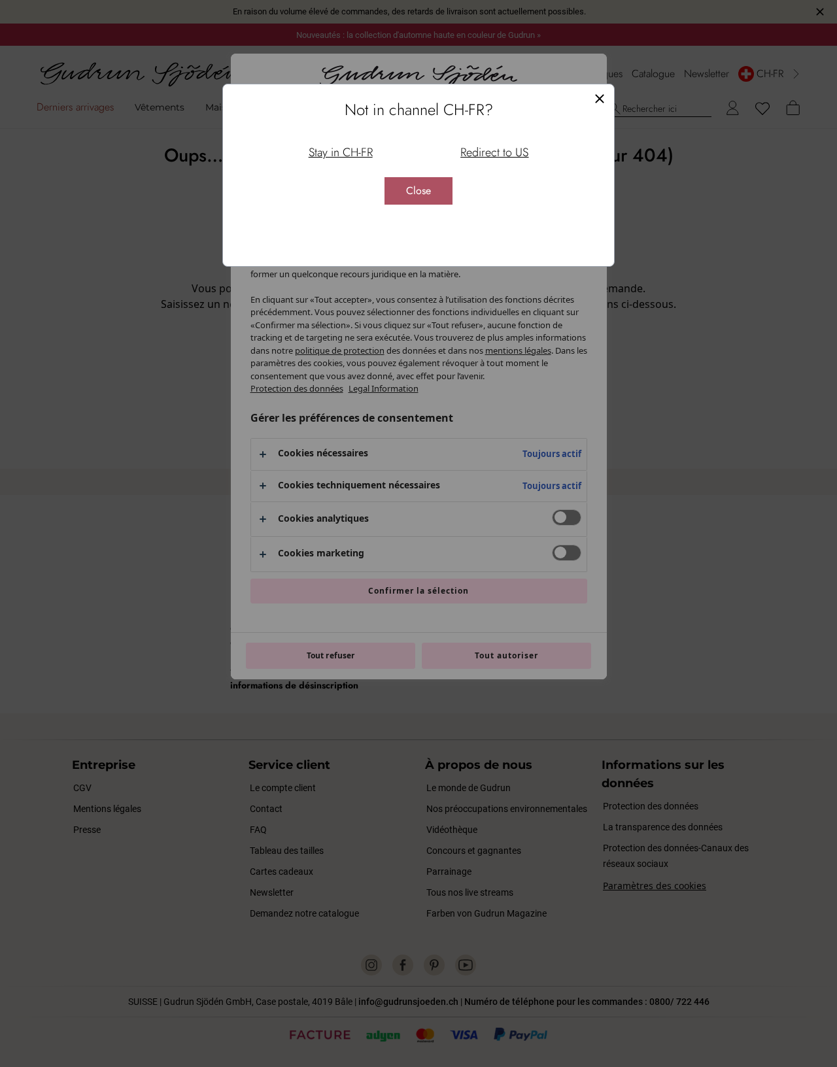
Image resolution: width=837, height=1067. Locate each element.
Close (418, 190)
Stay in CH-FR (341, 152)
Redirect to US (494, 152)
